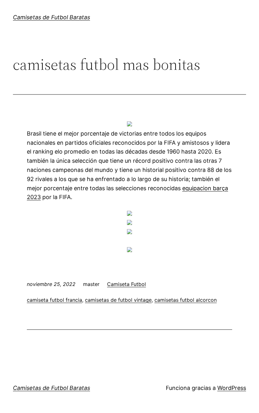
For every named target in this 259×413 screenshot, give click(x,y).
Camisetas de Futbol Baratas (51, 17)
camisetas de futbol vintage (118, 300)
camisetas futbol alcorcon (185, 300)
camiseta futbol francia (54, 300)
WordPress (231, 388)
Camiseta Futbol (126, 284)
